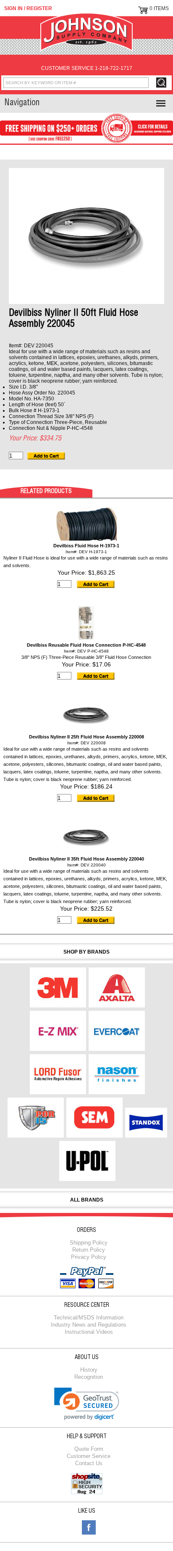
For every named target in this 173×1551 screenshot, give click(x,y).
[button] (87, 1404)
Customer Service (88, 1456)
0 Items (159, 8)
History (88, 1370)
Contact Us (88, 1463)
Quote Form (88, 1449)
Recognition (88, 1377)
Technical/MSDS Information (88, 1317)
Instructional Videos (89, 1332)
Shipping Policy (88, 1242)
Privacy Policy (88, 1257)
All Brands (86, 1200)
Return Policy (88, 1250)
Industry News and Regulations (88, 1325)
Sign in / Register (28, 8)
